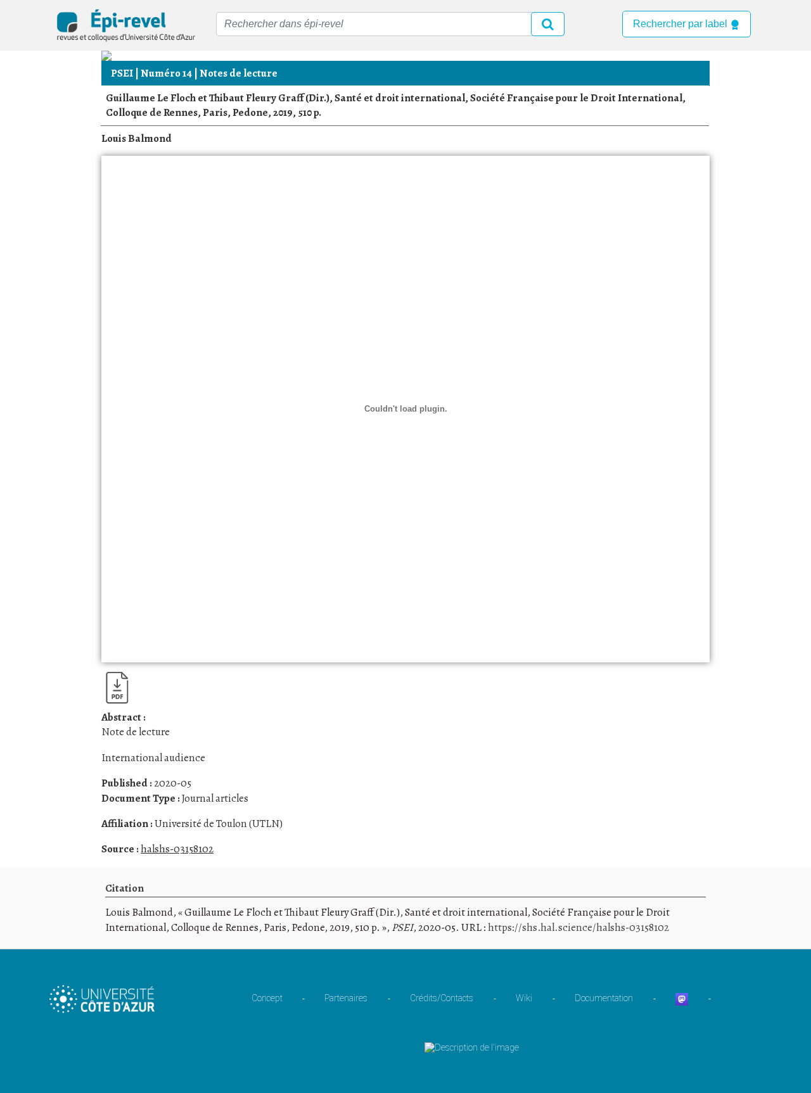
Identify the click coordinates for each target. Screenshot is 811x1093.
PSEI (122, 73)
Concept (267, 998)
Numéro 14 (166, 73)
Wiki (524, 998)
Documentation (604, 998)
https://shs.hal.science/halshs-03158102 (578, 927)
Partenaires (345, 998)
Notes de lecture (239, 73)
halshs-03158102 (177, 849)
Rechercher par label (681, 23)
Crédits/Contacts (441, 998)
